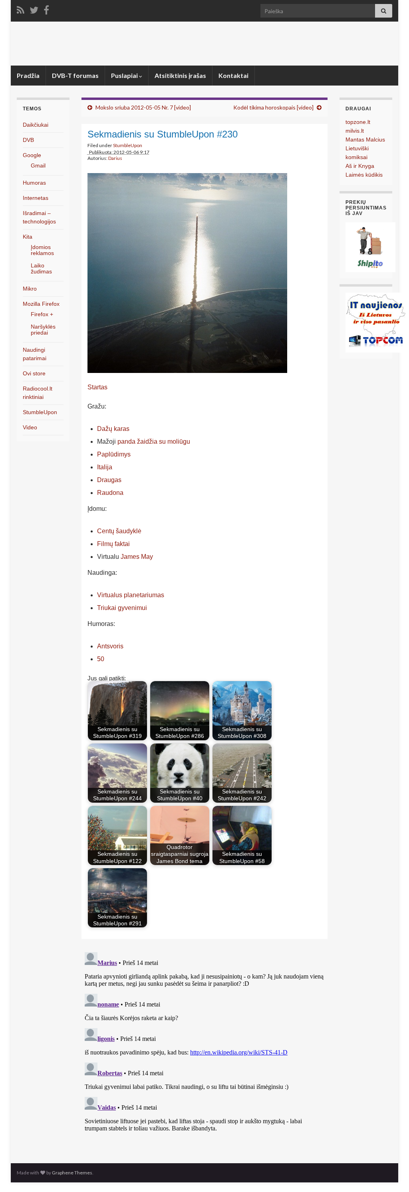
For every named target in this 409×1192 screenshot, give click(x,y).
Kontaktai (233, 75)
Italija (104, 467)
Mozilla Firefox (41, 304)
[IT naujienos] (375, 322)
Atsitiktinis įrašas (180, 75)
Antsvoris (110, 646)
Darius (115, 158)
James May (137, 556)
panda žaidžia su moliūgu (153, 441)
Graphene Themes (72, 1173)
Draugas (109, 479)
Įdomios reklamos (42, 250)
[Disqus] (204, 1049)
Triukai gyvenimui (122, 607)
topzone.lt (357, 122)
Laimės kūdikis (364, 174)
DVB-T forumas (75, 75)
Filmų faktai (113, 543)
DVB (28, 140)
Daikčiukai (35, 125)
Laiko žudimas (41, 268)
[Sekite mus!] (34, 8)
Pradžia (28, 75)
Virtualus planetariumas (130, 595)
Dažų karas (113, 428)
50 (100, 659)
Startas (97, 387)
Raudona (110, 492)
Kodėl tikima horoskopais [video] (273, 107)
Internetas (35, 198)
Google (32, 155)
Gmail (38, 165)
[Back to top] (391, 1174)
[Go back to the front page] (204, 44)
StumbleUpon (127, 145)
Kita (27, 236)
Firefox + (42, 314)
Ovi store (34, 373)
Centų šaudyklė (119, 531)
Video (30, 427)
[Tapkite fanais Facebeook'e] (46, 8)
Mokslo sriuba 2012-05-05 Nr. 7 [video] (143, 107)
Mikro (30, 288)
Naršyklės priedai (43, 329)
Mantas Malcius (365, 139)
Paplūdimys (114, 454)
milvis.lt (354, 131)
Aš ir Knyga (359, 166)
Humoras (34, 182)
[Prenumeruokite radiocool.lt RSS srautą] (20, 8)
